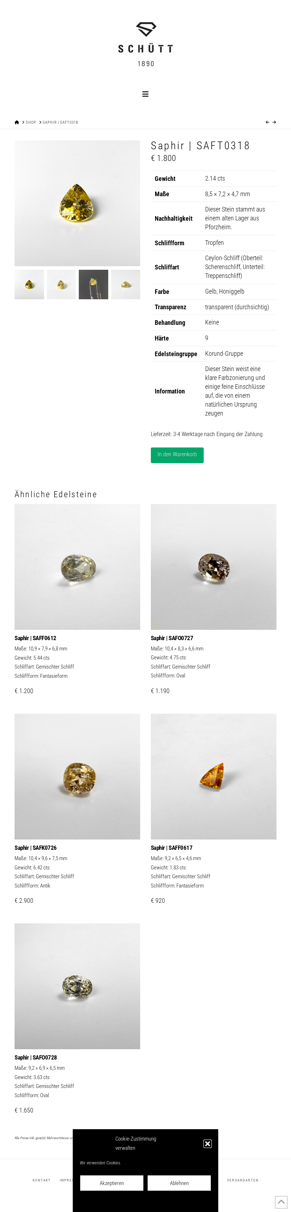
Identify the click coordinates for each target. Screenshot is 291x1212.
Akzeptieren (112, 1183)
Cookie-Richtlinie (114, 1201)
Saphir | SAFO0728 (36, 1057)
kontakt (42, 1180)
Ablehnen (179, 1183)
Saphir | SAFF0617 (172, 847)
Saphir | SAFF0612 (35, 638)
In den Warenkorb (177, 454)
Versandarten (243, 1180)
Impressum (181, 1201)
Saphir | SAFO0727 (172, 638)
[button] (207, 1143)
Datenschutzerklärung (150, 1201)
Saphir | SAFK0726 (36, 847)
